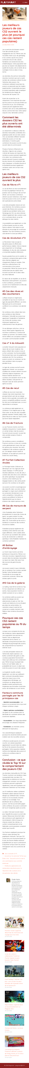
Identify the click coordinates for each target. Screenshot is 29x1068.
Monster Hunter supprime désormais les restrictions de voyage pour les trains (14, 933)
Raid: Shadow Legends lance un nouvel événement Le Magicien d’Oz (14, 1007)
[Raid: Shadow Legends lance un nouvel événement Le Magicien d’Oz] (14, 1001)
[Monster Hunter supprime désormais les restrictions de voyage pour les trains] (14, 927)
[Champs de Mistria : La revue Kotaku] (14, 1025)
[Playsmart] (8, 2)
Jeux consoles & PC (11, 853)
